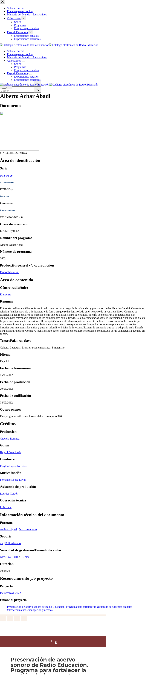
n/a (1, 543)
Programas (20, 66)
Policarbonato (13, 543)
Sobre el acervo (15, 51)
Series (17, 63)
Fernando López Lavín (13, 479)
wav (2, 556)
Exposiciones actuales (26, 76)
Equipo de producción (26, 70)
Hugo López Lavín (10, 452)
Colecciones (14, 60)
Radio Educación (9, 272)
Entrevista (5, 294)
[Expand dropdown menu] (23, 61)
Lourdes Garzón (9, 493)
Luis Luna (5, 507)
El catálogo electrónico (20, 54)
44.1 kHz (13, 556)
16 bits (25, 556)
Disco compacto (28, 529)
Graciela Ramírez (9, 438)
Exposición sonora (17, 73)
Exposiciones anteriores (27, 79)
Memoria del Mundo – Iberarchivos (27, 57)
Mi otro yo (6, 175)
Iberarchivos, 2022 (10, 592)
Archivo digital (8, 529)
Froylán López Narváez (13, 466)
